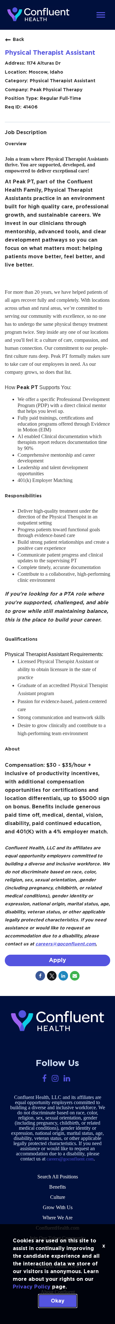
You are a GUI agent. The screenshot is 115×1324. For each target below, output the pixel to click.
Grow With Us (58, 1207)
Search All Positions (57, 1176)
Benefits (57, 1187)
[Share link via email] (74, 976)
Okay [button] (58, 1301)
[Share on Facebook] (40, 976)
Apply (57, 960)
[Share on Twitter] (51, 976)
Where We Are (57, 1217)
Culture (57, 1197)
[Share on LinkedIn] (63, 976)
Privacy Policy (31, 1286)
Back (18, 39)
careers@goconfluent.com (70, 1159)
